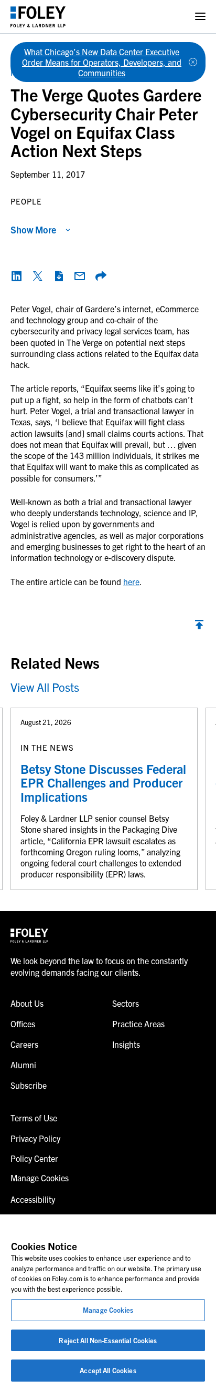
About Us (27, 1003)
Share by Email (79, 276)
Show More (33, 229)
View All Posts (44, 686)
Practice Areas (138, 1023)
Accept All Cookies (108, 1370)
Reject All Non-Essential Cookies (108, 1340)
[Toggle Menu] (200, 17)
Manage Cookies (108, 1309)
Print (58, 276)
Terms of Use (33, 1117)
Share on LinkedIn (16, 276)
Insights (126, 1044)
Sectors (125, 1003)
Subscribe (28, 1085)
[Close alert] (193, 62)
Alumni (23, 1064)
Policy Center (34, 1158)
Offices (22, 1023)
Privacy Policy (35, 1138)
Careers (24, 1044)
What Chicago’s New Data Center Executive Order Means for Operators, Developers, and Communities (101, 62)
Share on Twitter (37, 276)
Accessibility (32, 1199)
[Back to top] (199, 627)
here (131, 581)
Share (100, 276)
